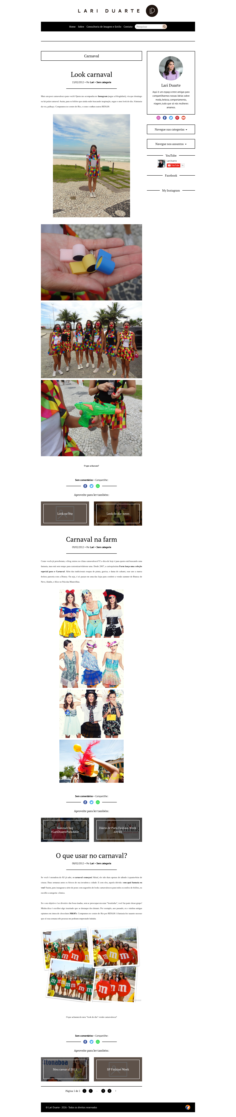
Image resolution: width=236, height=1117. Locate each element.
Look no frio (65, 513)
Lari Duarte (171, 85)
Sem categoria (103, 82)
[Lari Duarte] (118, 11)
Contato (128, 26)
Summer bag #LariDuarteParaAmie (65, 830)
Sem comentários (84, 479)
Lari (92, 82)
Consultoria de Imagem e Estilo (104, 26)
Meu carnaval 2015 (65, 1069)
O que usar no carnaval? (91, 855)
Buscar (164, 26)
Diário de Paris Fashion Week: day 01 (118, 830)
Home (72, 26)
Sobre (81, 26)
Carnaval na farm (91, 539)
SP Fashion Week (118, 1069)
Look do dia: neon (118, 513)
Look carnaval (91, 74)
